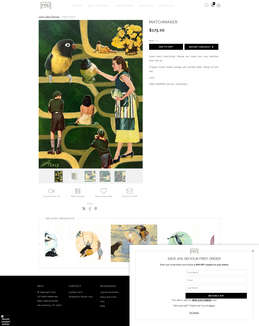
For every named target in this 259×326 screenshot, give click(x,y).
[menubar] (212, 5)
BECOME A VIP (166, 6)
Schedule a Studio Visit (81, 297)
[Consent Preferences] (5, 320)
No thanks (194, 313)
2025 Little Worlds (49, 16)
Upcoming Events (109, 292)
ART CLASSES (146, 6)
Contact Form (76, 292)
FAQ (102, 301)
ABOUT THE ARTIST (98, 6)
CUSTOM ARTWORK (124, 6)
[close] (253, 251)
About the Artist (108, 297)
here (212, 305)
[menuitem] (207, 5)
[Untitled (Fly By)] (180, 243)
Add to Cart (166, 47)
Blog (102, 306)
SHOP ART (77, 6)
